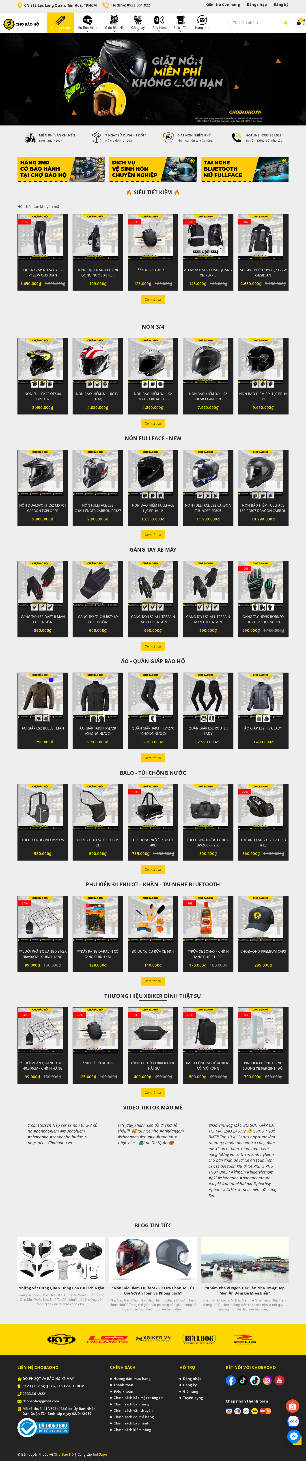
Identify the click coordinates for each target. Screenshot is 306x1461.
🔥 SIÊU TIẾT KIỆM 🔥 (153, 192)
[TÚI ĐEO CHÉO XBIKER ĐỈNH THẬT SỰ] (153, 1032)
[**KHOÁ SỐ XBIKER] (153, 239)
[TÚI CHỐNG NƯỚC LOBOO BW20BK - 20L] (208, 809)
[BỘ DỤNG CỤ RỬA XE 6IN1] (153, 920)
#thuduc (147, 1136)
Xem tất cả (153, 299)
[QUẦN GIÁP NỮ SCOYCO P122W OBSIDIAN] (43, 239)
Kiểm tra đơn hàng (222, 4)
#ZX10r (229, 1189)
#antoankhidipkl (237, 1183)
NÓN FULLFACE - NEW (153, 438)
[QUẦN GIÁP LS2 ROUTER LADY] (208, 697)
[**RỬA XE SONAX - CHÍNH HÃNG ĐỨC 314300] (208, 920)
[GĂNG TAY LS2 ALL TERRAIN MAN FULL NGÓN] (208, 586)
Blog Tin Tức (153, 1225)
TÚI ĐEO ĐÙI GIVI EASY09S (43, 839)
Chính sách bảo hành (131, 1423)
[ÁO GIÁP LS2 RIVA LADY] (263, 697)
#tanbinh (164, 1136)
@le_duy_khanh (132, 1125)
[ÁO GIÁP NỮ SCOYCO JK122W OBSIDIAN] (263, 239)
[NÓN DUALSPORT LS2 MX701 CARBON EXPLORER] (43, 474)
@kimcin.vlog (221, 1125)
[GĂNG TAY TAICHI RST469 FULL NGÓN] (98, 586)
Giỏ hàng (190, 1391)
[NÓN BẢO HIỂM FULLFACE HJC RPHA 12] (153, 474)
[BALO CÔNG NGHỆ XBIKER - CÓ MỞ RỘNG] (208, 1032)
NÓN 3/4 (153, 326)
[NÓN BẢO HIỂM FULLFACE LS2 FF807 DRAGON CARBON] (263, 474)
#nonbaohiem (46, 1131)
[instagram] (267, 1380)
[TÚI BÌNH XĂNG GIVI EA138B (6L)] (263, 809)
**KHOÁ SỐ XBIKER (153, 270)
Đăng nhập (257, 4)
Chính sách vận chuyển (133, 1410)
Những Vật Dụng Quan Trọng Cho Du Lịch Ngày (61, 1288)
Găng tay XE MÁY (153, 549)
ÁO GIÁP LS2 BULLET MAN (43, 728)
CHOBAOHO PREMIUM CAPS (263, 951)
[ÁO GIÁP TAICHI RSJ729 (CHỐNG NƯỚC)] (98, 697)
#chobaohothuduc (66, 1136)
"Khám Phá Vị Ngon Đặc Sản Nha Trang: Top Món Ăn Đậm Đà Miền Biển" (244, 1291)
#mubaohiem (72, 1131)
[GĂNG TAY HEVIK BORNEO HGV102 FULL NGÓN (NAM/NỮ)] (263, 586)
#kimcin (238, 1172)
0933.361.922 (138, 5)
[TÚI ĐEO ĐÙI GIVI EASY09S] (43, 809)
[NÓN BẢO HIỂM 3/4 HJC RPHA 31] (263, 363)
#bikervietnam (260, 1172)
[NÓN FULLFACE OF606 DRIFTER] (43, 363)
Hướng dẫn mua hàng (132, 1378)
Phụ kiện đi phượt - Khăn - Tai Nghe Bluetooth (153, 884)
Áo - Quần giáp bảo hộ (153, 661)
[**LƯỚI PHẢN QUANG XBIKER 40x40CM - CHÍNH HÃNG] (43, 920)
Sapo (103, 1454)
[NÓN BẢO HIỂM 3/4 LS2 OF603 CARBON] (208, 363)
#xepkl (215, 1183)
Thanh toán (123, 1385)
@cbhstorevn (39, 1125)
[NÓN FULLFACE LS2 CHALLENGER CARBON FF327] (98, 474)
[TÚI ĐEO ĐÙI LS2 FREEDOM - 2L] (98, 809)
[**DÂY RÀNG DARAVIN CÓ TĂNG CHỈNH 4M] (98, 920)
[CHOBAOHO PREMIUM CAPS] (263, 920)
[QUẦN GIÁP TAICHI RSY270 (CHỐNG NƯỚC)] (153, 697)
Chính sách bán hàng (131, 1404)
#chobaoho (38, 1136)
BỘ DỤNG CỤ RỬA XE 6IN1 (153, 951)
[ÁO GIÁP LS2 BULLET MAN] (43, 697)
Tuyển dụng (193, 1397)
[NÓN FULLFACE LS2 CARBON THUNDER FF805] (208, 474)
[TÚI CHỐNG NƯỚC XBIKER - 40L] (153, 809)
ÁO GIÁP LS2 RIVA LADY (263, 728)
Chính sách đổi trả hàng (134, 1417)
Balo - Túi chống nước (153, 772)
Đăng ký (281, 4)
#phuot (215, 1189)
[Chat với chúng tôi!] (294, 1436)
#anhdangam (171, 1131)
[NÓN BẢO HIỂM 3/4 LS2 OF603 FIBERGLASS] (153, 363)
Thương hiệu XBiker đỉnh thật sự (152, 995)
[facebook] (231, 1380)
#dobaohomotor (255, 1177)
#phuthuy (262, 1183)
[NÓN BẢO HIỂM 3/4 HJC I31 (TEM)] (98, 363)
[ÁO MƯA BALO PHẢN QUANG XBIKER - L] (208, 239)
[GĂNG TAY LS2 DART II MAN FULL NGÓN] (43, 586)
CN (60, 5)
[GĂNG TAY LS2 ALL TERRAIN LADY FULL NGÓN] (153, 586)
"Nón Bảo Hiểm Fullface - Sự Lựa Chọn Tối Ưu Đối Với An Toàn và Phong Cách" (153, 1291)
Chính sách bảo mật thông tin (139, 1397)
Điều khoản (123, 1391)
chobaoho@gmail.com (41, 1401)
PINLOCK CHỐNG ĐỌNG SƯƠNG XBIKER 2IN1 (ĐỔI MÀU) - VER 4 (263, 1068)
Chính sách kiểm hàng (132, 1429)
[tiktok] (243, 1380)
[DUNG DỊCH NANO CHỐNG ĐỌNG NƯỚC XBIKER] (98, 239)
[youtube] (279, 1380)
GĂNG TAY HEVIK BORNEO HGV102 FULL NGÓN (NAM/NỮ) (263, 622)
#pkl (213, 1177)
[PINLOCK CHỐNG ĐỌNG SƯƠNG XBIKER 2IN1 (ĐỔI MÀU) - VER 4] (263, 1032)
